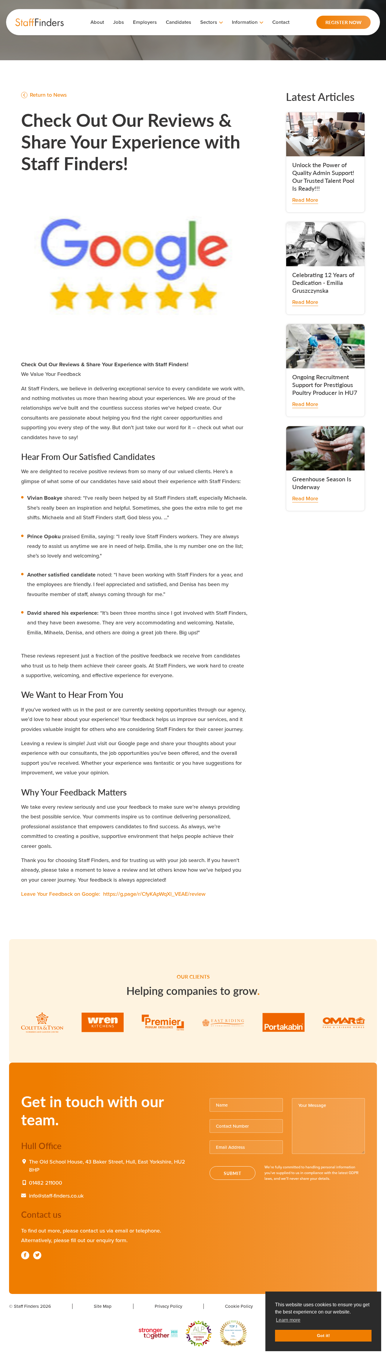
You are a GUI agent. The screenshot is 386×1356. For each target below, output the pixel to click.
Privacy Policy (168, 1306)
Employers (145, 22)
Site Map (103, 1306)
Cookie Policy (239, 1306)
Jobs (118, 22)
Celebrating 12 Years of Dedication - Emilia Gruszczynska (323, 282)
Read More (305, 200)
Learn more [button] (288, 1320)
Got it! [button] (323, 1335)
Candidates (178, 22)
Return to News (47, 94)
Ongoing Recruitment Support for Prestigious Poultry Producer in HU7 (324, 385)
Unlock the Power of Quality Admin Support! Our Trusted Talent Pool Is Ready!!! (323, 176)
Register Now (343, 22)
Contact (281, 22)
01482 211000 (45, 1182)
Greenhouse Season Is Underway (321, 483)
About (97, 22)
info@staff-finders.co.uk (56, 1195)
